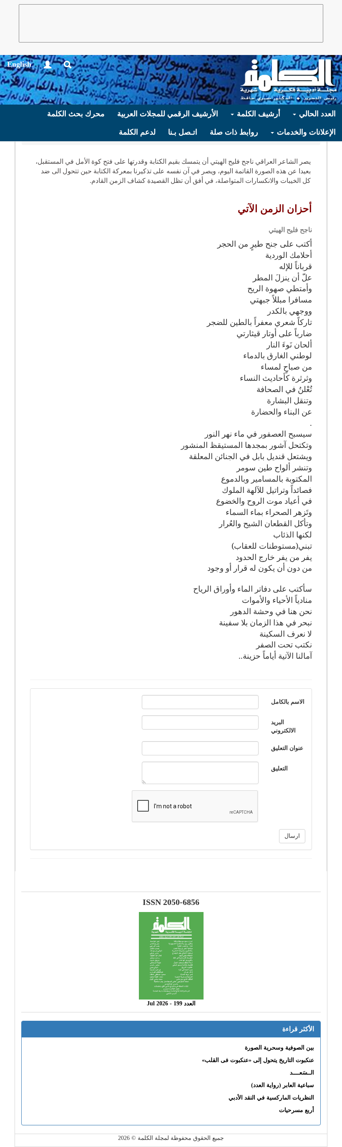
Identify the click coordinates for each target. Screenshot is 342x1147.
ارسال (292, 836)
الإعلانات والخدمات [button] (305, 132)
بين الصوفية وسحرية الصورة (279, 1048)
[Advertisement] (171, 23)
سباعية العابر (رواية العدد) (282, 1085)
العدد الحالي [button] (316, 114)
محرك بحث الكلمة (76, 114)
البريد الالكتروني (283, 726)
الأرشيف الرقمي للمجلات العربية (167, 114)
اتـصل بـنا (182, 132)
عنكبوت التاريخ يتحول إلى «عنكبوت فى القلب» (258, 1060)
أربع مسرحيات (296, 1110)
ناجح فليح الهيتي (290, 229)
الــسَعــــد (302, 1073)
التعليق (279, 768)
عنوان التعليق (287, 748)
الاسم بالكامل (287, 702)
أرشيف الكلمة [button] (257, 114)
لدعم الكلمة (137, 132)
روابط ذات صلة (234, 132)
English (19, 64)
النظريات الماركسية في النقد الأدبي (271, 1098)
